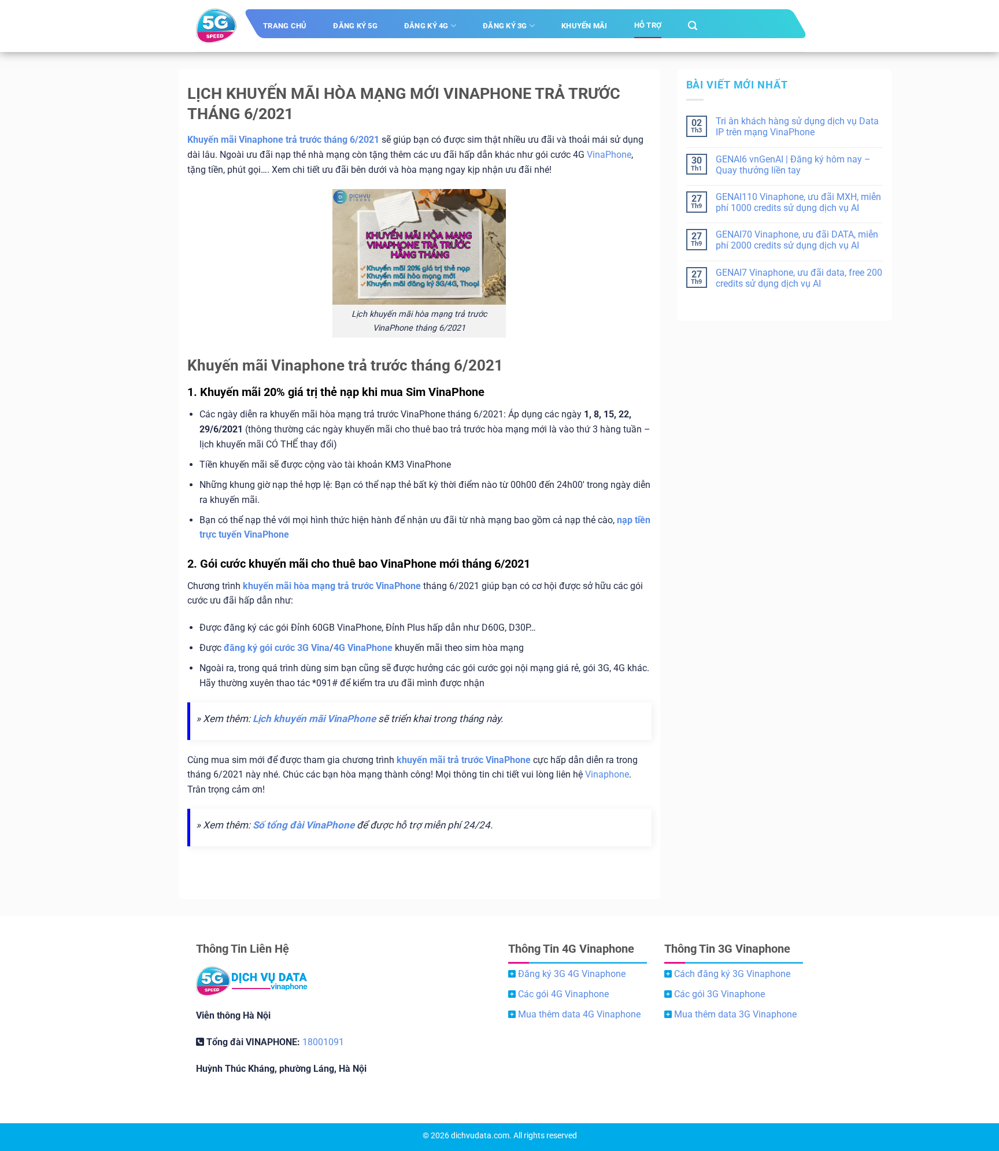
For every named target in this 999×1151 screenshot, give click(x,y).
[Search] (692, 25)
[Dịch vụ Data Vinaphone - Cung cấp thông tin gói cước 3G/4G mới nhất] (216, 26)
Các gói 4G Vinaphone (563, 994)
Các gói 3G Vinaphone (719, 994)
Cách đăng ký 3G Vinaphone (732, 973)
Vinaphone (607, 774)
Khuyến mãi (584, 25)
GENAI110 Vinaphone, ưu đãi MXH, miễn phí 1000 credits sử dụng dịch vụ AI (798, 202)
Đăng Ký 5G (355, 25)
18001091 (323, 1042)
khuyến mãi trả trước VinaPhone (464, 759)
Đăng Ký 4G (426, 25)
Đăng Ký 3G (505, 25)
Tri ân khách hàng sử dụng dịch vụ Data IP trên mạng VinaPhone (797, 127)
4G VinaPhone (363, 647)
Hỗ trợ (648, 25)
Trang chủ (284, 25)
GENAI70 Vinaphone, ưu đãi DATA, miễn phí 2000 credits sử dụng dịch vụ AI (797, 240)
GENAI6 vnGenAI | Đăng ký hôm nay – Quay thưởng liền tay (793, 165)
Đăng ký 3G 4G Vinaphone (572, 973)
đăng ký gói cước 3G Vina (277, 647)
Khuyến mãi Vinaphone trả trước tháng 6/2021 (283, 139)
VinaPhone (609, 154)
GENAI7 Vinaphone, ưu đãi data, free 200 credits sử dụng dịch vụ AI (799, 278)
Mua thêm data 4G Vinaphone (579, 1014)
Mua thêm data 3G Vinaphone (735, 1014)
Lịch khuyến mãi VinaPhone (314, 718)
